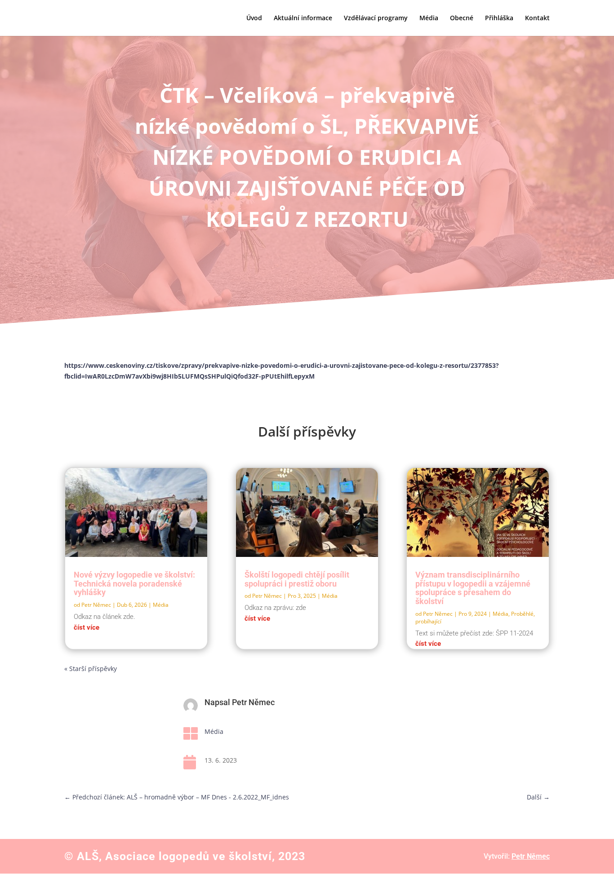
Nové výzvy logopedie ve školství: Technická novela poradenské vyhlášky (134, 583)
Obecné (461, 18)
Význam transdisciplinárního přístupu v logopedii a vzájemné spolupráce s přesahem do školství (472, 588)
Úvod (254, 18)
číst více (86, 627)
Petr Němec (96, 605)
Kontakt (537, 18)
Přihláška (499, 18)
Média (428, 18)
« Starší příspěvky (90, 668)
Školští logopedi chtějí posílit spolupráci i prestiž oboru (297, 579)
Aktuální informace (303, 18)
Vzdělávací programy (376, 18)
